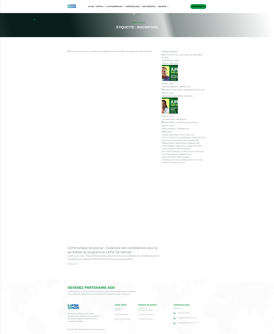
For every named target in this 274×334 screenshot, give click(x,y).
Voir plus (71, 264)
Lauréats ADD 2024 (194, 146)
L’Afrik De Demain (169, 149)
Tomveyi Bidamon (184, 138)
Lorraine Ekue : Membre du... (175, 119)
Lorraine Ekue (180, 146)
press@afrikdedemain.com (187, 323)
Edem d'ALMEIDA (169, 157)
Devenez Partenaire (122, 319)
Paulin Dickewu (181, 143)
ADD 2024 (180, 163)
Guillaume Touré (184, 154)
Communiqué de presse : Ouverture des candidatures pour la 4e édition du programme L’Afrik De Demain (112, 250)
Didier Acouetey (182, 157)
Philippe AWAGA (168, 143)
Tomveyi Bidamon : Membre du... (176, 86)
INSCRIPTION (197, 6)
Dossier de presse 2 (146, 314)
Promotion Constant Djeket (172, 140)
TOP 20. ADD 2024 (186, 135)
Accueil (91, 6)
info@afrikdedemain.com (187, 318)
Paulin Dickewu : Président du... (176, 128)
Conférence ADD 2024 (171, 160)
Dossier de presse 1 (145, 310)
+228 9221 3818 (183, 313)
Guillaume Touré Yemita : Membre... (177, 96)
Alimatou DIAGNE (169, 163)
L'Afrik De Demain (183, 149)
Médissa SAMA (194, 143)
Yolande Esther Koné (170, 135)
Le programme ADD (114, 6)
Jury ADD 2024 (198, 151)
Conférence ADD (132, 6)
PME (197, 140)
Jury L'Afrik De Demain (170, 151)
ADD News (162, 6)
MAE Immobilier (168, 146)
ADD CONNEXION (148, 6)
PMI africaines (189, 140)
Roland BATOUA (198, 138)
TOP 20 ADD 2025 (169, 138)
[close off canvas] (35, 19)
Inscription (174, 154)
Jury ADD (165, 154)
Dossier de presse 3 (146, 319)
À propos (99, 6)
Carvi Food (198, 160)
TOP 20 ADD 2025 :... (171, 63)
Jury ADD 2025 (186, 151)
